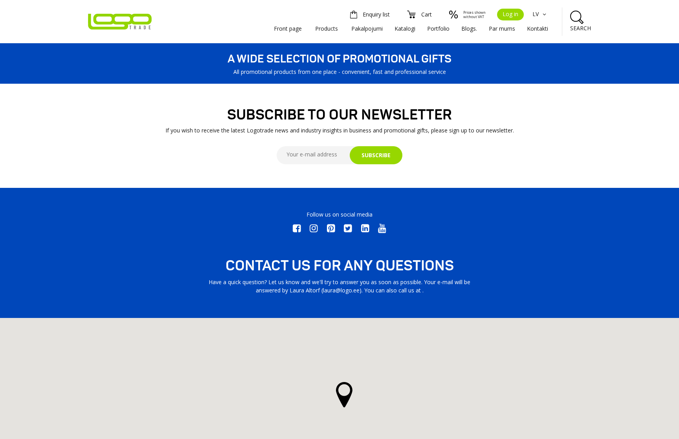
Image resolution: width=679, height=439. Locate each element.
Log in (510, 14)
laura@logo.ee (341, 290)
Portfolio (438, 28)
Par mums (502, 28)
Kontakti (537, 28)
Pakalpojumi (367, 28)
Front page (288, 28)
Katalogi (405, 28)
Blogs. (469, 28)
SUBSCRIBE (376, 155)
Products (326, 28)
